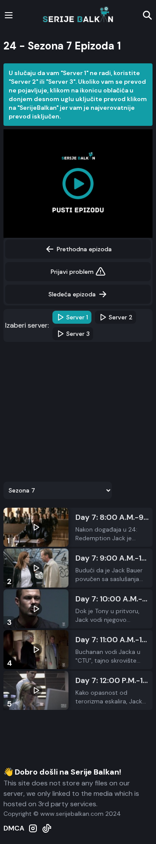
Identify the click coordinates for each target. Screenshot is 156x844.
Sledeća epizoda (72, 294)
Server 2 (121, 317)
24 (9, 46)
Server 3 (78, 334)
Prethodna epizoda (84, 249)
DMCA (13, 828)
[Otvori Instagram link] (33, 828)
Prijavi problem (72, 272)
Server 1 (77, 317)
